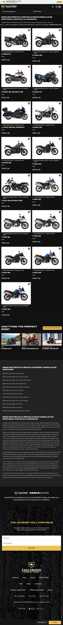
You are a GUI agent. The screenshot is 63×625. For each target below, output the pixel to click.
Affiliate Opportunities (37, 590)
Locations (15, 578)
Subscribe (31, 548)
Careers (50, 590)
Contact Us (38, 584)
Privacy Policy (32, 596)
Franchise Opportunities (18, 590)
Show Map (41, 622)
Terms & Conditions (19, 596)
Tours (24, 578)
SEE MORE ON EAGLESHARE (52, 328)
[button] (16, 45)
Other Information (44, 596)
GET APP (59, 2)
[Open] (31, 11)
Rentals (32, 578)
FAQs (21, 584)
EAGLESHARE (44, 578)
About (29, 584)
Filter (55, 622)
